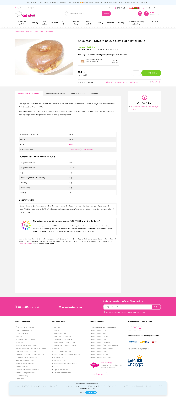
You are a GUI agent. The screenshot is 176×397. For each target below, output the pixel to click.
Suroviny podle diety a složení (26, 345)
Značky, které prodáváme (25, 373)
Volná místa (20, 379)
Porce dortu (20, 342)
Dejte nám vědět (25, 244)
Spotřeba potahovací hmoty (26, 339)
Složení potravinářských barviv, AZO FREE (31, 348)
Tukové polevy (49, 31)
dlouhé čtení (139, 386)
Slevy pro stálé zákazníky (25, 360)
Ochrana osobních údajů (62, 373)
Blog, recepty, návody (24, 330)
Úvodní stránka (19, 31)
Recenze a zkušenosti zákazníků (27, 370)
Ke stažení (19, 336)
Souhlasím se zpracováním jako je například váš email (125, 312)
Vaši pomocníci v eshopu (62, 336)
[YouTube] (140, 328)
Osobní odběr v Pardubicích (101, 357)
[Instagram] (135, 328)
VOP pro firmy (59, 357)
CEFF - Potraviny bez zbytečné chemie (30, 354)
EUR (118, 8)
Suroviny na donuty (87, 149)
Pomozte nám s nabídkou (25, 363)
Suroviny (28, 31)
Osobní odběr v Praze (99, 330)
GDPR (56, 367)
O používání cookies (61, 370)
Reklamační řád (59, 348)
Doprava (57, 330)
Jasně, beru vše (91, 392)
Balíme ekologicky (60, 333)
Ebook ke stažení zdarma (25, 333)
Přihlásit (156, 307)
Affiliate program (60, 360)
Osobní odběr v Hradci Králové (102, 348)
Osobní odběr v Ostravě (99, 336)
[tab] (29, 93)
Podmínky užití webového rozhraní (66, 363)
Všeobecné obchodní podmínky (65, 345)
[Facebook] (130, 328)
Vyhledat (106, 14)
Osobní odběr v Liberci (99, 351)
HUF (123, 8)
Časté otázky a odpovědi (25, 327)
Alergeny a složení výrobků (26, 351)
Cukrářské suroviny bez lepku (26, 357)
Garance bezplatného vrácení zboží (66, 342)
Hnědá (71, 144)
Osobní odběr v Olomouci (100, 342)
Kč (115, 8)
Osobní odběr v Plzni (98, 339)
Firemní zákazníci (22, 367)
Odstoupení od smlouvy (62, 351)
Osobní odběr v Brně (98, 333)
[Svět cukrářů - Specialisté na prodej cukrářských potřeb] (25, 14)
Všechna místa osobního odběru (103, 327)
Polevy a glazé (38, 31)
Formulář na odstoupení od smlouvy (67, 354)
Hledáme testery (22, 376)
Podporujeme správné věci (63, 339)
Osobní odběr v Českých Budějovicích (104, 345)
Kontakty (57, 327)
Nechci (82, 392)
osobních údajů (125, 312)
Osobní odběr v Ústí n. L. (99, 354)
